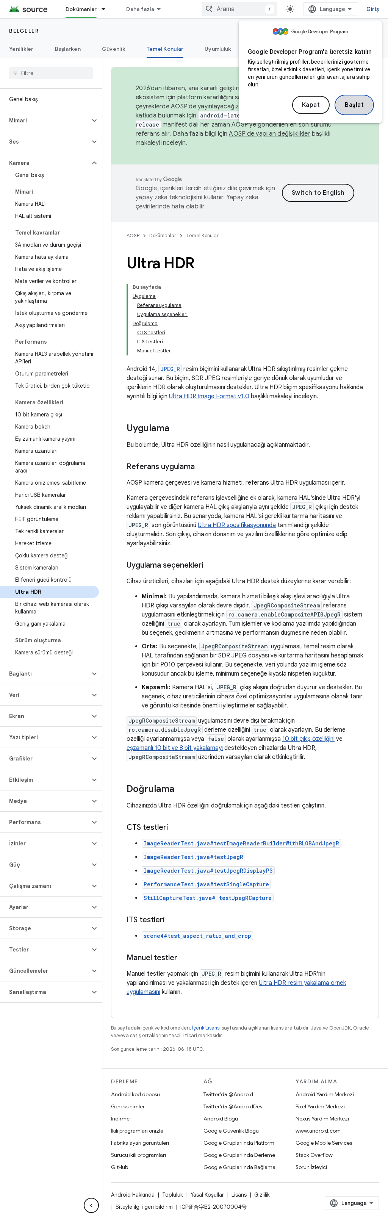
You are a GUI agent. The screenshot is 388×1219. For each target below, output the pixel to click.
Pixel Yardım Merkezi (320, 1106)
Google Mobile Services (324, 1142)
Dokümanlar (81, 9)
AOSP (133, 235)
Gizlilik (262, 1195)
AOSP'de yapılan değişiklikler (269, 134)
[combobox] (239, 9)
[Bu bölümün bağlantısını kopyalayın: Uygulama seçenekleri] (211, 565)
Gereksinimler (128, 1106)
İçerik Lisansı (206, 1028)
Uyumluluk (218, 48)
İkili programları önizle (137, 1130)
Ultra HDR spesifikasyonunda (237, 525)
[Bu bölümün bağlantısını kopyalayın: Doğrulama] (181, 789)
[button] (45, 120)
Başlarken (68, 48)
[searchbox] (51, 73)
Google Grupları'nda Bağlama (239, 1167)
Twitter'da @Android (228, 1094)
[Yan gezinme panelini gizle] (91, 1205)
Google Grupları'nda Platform (238, 1142)
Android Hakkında (133, 1195)
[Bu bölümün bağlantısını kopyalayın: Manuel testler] (184, 958)
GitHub (119, 1167)
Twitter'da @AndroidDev (233, 1106)
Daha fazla (140, 9)
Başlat (354, 105)
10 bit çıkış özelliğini (308, 739)
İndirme (120, 1118)
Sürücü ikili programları (138, 1155)
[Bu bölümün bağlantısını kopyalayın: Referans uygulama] (202, 467)
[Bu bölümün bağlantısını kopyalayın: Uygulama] (177, 428)
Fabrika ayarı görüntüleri (140, 1142)
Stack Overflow (314, 1155)
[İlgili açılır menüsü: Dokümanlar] (107, 9)
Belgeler (24, 30)
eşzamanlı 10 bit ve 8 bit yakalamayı (175, 748)
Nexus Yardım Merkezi (322, 1118)
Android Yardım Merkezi (325, 1094)
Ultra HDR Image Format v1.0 (209, 396)
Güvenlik (113, 48)
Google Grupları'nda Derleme (239, 1155)
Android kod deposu (135, 1094)
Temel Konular (165, 48)
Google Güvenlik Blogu (231, 1130)
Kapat (311, 105)
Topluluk (172, 1195)
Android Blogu (220, 1118)
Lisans (239, 1195)
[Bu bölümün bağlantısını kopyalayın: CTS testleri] (175, 827)
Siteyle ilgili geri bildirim (144, 1207)
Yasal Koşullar (207, 1195)
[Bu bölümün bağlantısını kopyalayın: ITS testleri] (172, 920)
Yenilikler (21, 48)
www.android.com (318, 1130)
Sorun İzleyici (311, 1167)
